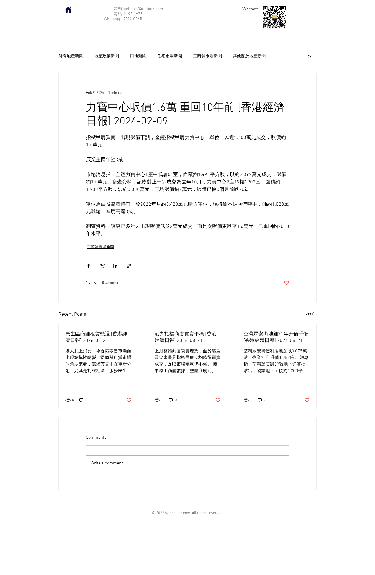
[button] (309, 56)
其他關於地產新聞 (249, 56)
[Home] (68, 9)
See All (311, 313)
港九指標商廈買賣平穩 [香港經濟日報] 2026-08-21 (185, 337)
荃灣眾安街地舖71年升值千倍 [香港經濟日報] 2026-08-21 (276, 337)
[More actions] (285, 93)
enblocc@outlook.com (143, 8)
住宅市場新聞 (169, 56)
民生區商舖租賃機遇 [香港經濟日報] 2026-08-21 (96, 337)
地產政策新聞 (106, 56)
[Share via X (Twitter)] (102, 265)
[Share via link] (128, 265)
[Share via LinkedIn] (115, 265)
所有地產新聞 (70, 56)
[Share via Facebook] (88, 265)
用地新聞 (138, 56)
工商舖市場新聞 (207, 56)
